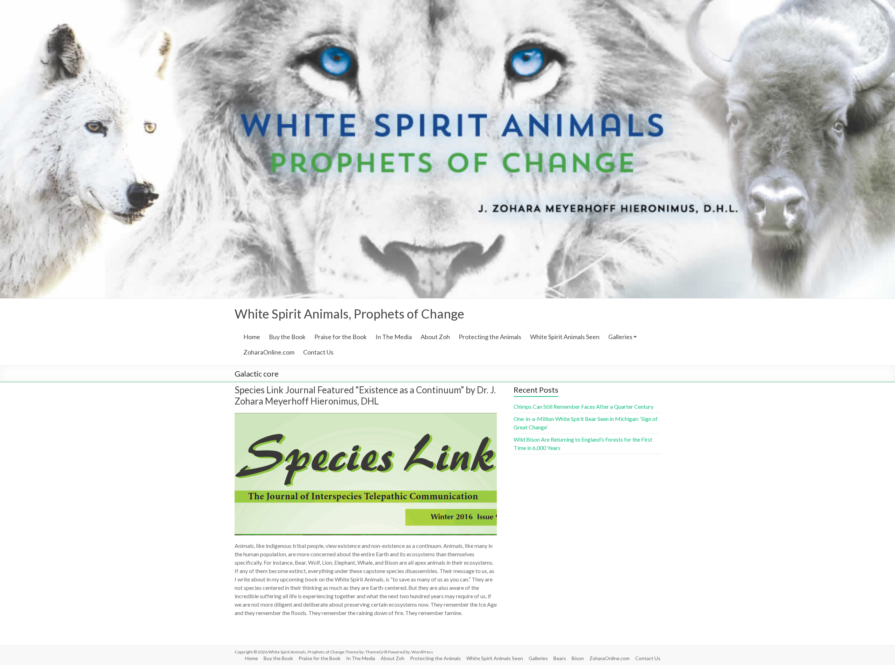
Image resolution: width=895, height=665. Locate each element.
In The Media (393, 337)
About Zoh (435, 337)
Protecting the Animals (490, 337)
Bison (578, 658)
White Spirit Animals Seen (565, 337)
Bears (559, 658)
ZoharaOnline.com (268, 352)
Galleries (620, 337)
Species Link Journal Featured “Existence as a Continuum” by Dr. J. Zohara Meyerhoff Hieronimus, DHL (365, 395)
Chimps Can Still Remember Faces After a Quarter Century (583, 406)
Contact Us (318, 352)
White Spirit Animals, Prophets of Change (349, 313)
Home (251, 337)
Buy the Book (287, 337)
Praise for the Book (340, 337)
